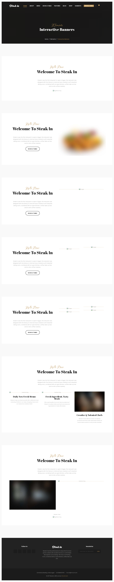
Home (46, 39)
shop (70, 6)
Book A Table (32, 149)
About (32, 6)
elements (78, 6)
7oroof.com (65, 576)
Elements (53, 39)
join (98, 551)
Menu (38, 6)
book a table (47, 6)
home (25, 6)
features (57, 6)
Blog (64, 6)
